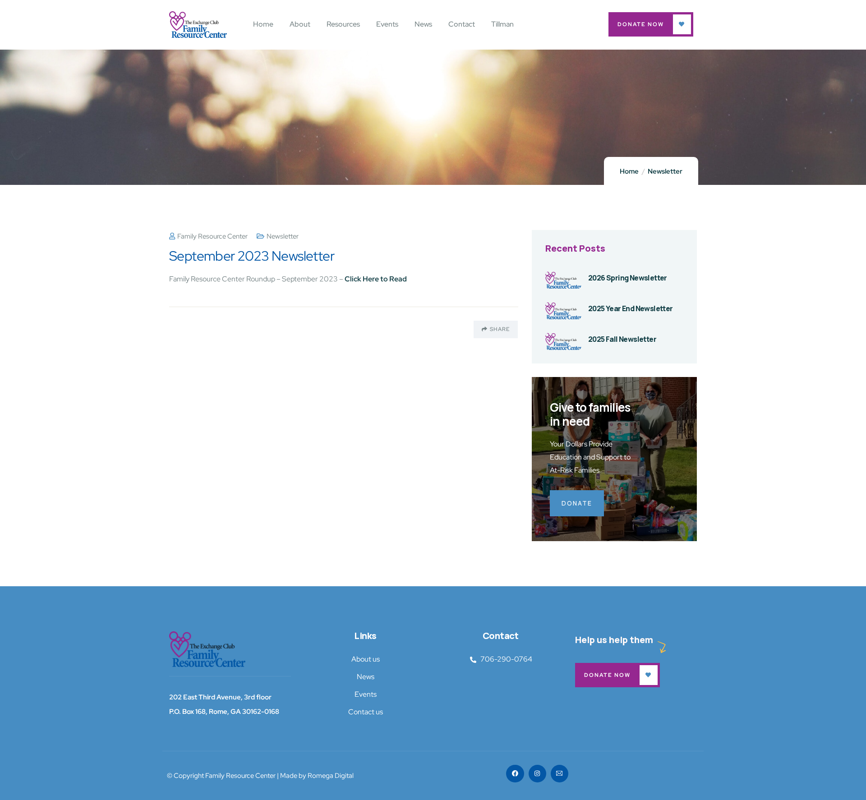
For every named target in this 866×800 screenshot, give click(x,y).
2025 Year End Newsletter (630, 308)
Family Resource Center (212, 236)
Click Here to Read (376, 279)
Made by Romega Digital (317, 775)
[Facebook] (515, 773)
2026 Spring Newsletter (627, 278)
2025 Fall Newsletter (622, 339)
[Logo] (207, 649)
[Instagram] (537, 773)
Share (500, 329)
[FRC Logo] (198, 24)
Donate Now (640, 24)
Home (629, 171)
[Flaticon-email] (559, 773)
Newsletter (665, 171)
